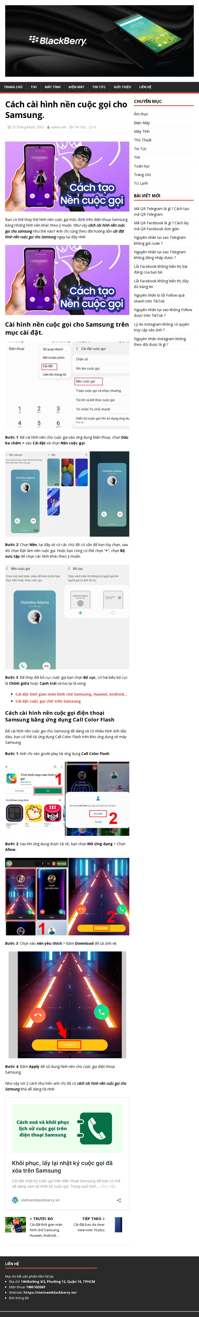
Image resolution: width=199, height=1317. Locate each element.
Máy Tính (53, 87)
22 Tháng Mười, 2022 (28, 127)
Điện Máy (76, 87)
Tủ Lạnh (141, 183)
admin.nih (58, 127)
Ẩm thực (141, 113)
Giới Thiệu (122, 87)
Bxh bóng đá (19, 1297)
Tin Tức (99, 87)
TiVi (34, 87)
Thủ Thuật (143, 139)
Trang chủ (142, 174)
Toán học (142, 166)
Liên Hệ (145, 87)
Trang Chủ (13, 87)
